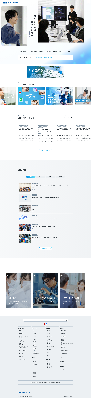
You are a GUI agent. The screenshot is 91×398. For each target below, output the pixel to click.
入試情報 (60, 176)
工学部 (21, 125)
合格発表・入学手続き (64, 346)
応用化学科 (35, 335)
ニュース (40, 176)
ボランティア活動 (49, 336)
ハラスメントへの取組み (22, 347)
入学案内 (69, 51)
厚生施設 (48, 339)
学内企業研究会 (49, 367)
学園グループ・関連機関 (22, 359)
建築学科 (35, 339)
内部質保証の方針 (21, 341)
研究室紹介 (63, 333)
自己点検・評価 (21, 344)
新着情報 (62, 361)
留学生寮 (48, 342)
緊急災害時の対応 (49, 353)
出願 (62, 342)
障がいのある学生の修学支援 (23, 350)
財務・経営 (20, 340)
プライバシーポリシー (63, 394)
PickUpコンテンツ (64, 331)
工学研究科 (45, 125)
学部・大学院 (34, 51)
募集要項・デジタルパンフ (65, 350)
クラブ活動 (50, 176)
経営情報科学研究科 (36, 353)
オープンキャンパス (64, 334)
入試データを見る (64, 353)
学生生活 (55, 51)
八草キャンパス (21, 353)
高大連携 (34, 378)
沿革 (19, 331)
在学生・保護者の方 (39, 382)
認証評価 (20, 343)
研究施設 (41, 51)
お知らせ (34, 215)
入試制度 (62, 337)
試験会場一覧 (63, 340)
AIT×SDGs (34, 376)
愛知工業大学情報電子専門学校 (64, 386)
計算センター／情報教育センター (52, 348)
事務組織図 (20, 334)
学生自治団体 (49, 334)
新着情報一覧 (44, 248)
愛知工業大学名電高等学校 (44, 386)
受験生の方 (33, 382)
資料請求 (62, 349)
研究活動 (25, 125)
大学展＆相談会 (63, 336)
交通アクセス (63, 366)
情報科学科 (35, 346)
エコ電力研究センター (36, 364)
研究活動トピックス (64, 364)
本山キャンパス (21, 356)
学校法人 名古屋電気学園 (34, 386)
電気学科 (35, 333)
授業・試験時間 (49, 331)
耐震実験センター (35, 361)
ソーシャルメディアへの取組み (23, 349)
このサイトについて (70, 394)
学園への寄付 (21, 357)
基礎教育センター (35, 348)
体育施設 (48, 345)
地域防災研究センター (36, 362)
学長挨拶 (20, 330)
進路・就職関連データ (50, 366)
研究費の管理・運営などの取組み (24, 346)
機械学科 (35, 336)
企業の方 (48, 363)
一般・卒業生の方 (52, 382)
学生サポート (49, 337)
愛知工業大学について (24, 51)
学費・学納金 (49, 349)
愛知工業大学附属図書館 (50, 346)
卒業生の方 (48, 364)
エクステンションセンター (37, 375)
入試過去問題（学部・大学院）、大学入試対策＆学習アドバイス (67, 355)
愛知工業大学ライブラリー (23, 352)
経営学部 (59, 125)
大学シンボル (21, 333)
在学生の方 (48, 361)
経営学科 (35, 343)
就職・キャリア (62, 51)
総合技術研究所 (35, 359)
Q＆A (62, 357)
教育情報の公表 (21, 338)
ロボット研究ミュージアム (37, 365)
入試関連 (34, 195)
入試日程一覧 (63, 339)
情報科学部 (34, 345)
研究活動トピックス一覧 (45, 150)
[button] (71, 117)
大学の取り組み (48, 51)
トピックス (35, 183)
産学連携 (34, 372)
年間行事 (48, 330)
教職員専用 (58, 382)
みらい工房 (48, 343)
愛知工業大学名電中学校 (54, 386)
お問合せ (62, 369)
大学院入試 (63, 347)
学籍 (47, 352)
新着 (31, 176)
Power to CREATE (64, 330)
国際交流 (48, 355)
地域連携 (34, 373)
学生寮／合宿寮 (49, 340)
